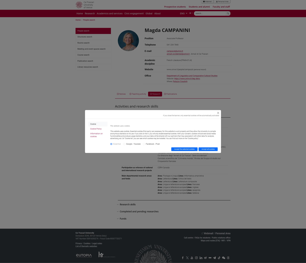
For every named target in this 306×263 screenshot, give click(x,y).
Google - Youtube (133, 144)
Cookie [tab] (93, 124)
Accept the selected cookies (184, 149)
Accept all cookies (208, 149)
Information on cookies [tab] (96, 135)
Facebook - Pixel (153, 144)
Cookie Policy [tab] (96, 129)
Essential (117, 144)
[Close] (218, 113)
